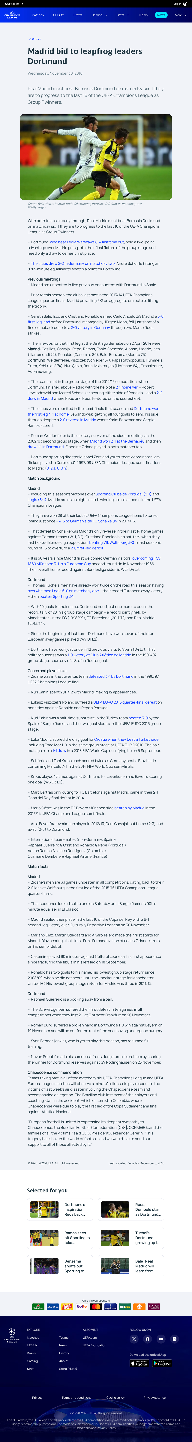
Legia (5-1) (37, 499)
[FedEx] (82, 1306)
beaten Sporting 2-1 (56, 596)
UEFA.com (90, 1337)
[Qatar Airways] (154, 1306)
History (64, 1353)
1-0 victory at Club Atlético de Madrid (99, 654)
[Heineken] (38, 1306)
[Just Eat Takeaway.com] (139, 1306)
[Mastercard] (96, 1306)
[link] (37, 15)
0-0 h (61, 468)
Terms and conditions (76, 1397)
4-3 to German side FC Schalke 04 (88, 521)
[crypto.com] (110, 1306)
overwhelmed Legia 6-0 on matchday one (63, 590)
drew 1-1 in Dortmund (46, 446)
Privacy (37, 1397)
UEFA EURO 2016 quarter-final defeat (125, 702)
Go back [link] (36, 39)
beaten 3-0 (138, 717)
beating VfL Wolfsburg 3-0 (111, 542)
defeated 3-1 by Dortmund (111, 676)
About (63, 1361)
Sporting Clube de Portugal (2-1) (124, 494)
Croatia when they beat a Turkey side (126, 739)
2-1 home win (127, 387)
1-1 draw (59, 750)
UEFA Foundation (94, 1345)
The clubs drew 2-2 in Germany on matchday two (73, 263)
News (63, 1345)
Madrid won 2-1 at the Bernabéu (117, 441)
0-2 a (51, 468)
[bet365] (125, 1306)
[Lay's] (67, 1306)
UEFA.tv (32, 1345)
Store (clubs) (68, 1369)
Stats (30, 1369)
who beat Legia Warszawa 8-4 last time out (87, 242)
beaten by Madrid (129, 807)
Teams (63, 1337)
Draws (31, 1353)
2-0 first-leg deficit (87, 548)
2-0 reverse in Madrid (78, 419)
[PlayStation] (53, 1306)
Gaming (32, 1361)
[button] (99, 15)
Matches (33, 1337)
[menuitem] (37, 15)
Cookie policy (115, 1397)
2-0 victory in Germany (90, 327)
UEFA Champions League (12, 15)
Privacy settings (155, 1397)
